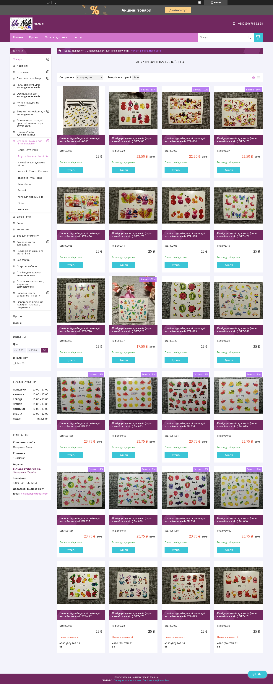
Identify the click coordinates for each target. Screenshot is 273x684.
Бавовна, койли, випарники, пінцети (28, 294)
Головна (18, 37)
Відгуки (17, 322)
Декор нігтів (24, 216)
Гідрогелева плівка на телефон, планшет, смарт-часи (30, 304)
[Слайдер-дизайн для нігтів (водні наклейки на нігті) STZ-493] (186, 300)
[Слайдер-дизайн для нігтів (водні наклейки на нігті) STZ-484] (186, 110)
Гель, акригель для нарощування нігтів (28, 86)
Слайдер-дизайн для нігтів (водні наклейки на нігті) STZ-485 (185, 235)
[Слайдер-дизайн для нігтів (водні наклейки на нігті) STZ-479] (186, 585)
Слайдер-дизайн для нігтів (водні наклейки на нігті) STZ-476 (132, 615)
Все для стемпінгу (28, 235)
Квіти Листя (24, 184)
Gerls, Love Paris (28, 149)
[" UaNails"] (21, 23)
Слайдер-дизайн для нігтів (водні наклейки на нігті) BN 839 (132, 519)
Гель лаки (23, 72)
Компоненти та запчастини (26, 243)
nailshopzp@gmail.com (34, 493)
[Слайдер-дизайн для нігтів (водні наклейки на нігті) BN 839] (133, 490)
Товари (17, 59)
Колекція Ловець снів (30, 196)
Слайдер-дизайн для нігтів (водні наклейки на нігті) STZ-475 (237, 140)
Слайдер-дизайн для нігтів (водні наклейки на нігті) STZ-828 (132, 330)
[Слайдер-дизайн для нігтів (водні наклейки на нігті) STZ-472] (81, 585)
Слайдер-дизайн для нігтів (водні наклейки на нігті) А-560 (79, 140)
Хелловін (23, 209)
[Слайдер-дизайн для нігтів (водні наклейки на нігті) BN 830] (81, 395)
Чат (260, 674)
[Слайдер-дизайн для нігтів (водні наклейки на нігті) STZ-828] (133, 300)
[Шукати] (249, 37)
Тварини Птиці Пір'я (30, 177)
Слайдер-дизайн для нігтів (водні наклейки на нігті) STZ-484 (185, 140)
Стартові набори (27, 266)
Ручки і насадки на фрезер (28, 104)
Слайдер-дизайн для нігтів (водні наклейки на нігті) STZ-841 (237, 330)
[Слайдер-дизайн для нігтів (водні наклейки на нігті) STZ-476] (133, 585)
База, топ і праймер (29, 78)
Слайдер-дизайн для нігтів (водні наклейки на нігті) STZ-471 (237, 235)
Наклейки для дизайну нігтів (31, 164)
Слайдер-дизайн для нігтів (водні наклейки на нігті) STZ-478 (132, 235)
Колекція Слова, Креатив (33, 171)
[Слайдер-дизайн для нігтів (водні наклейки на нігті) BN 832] (186, 395)
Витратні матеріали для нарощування (31, 113)
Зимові (22, 190)
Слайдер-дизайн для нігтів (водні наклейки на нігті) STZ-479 (185, 615)
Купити (71, 169)
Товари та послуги (74, 50)
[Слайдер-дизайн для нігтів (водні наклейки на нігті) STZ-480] (133, 110)
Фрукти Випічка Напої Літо (33, 156)
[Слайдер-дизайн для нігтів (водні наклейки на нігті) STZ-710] (81, 300)
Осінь (21, 203)
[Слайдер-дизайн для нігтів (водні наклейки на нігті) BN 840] (238, 490)
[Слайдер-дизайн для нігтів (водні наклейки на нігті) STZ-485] (186, 205)
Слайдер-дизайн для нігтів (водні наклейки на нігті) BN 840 (237, 519)
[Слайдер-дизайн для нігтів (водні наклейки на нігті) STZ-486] (81, 205)
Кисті (20, 222)
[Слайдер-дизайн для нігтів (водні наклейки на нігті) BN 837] (81, 490)
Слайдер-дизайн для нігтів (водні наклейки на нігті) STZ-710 (79, 330)
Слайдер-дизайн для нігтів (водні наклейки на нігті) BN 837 (79, 519)
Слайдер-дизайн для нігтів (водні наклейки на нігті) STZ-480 (132, 140)
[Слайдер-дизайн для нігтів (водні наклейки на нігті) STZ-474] (238, 585)
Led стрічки (23, 259)
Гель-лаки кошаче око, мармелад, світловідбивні (30, 284)
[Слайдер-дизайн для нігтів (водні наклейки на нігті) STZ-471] (238, 205)
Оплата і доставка (56, 37)
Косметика (23, 229)
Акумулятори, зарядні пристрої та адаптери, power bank (30, 123)
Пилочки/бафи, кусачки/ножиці (26, 133)
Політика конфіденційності (157, 680)
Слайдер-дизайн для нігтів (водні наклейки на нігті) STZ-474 (237, 615)
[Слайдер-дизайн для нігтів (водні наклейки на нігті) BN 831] (186, 490)
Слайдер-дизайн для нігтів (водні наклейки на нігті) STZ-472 (79, 615)
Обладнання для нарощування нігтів (28, 95)
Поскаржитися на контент (127, 680)
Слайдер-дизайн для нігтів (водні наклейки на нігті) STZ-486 (79, 235)
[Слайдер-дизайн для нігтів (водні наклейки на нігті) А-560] (81, 110)
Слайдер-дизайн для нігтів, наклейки (108, 50)
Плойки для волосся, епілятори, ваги (29, 274)
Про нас (34, 37)
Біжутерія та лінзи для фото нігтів (30, 252)
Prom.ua (154, 677)
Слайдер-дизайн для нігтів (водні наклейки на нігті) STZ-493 (185, 330)
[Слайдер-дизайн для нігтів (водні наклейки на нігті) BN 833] (133, 395)
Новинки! (22, 65)
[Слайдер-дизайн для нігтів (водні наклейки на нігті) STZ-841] (238, 300)
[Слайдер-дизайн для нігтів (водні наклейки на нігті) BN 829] (238, 395)
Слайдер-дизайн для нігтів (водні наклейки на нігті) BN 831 (185, 519)
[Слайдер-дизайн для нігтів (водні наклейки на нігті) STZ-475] (238, 110)
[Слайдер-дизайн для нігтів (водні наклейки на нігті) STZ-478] (133, 205)
